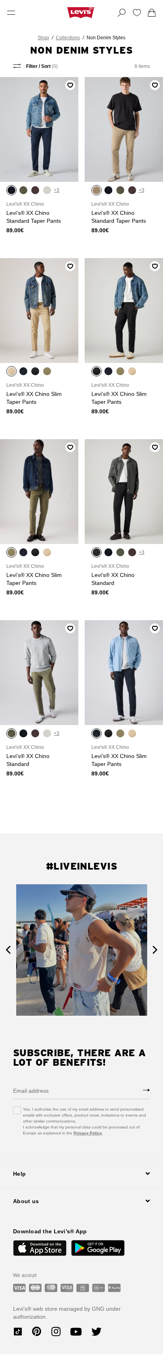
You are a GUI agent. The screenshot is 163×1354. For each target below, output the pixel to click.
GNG (98, 1309)
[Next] (155, 950)
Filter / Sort (41, 66)
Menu (11, 12)
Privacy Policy (88, 1133)
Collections (68, 38)
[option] (81, 950)
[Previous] (8, 950)
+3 (56, 190)
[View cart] (152, 12)
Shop (43, 38)
